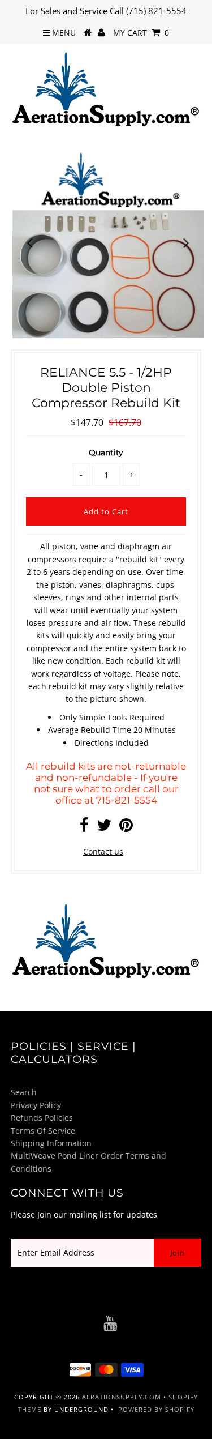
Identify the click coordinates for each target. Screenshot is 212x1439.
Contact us (103, 851)
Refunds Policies (42, 1117)
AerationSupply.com (121, 1397)
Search (24, 1092)
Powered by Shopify (156, 1409)
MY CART (141, 32)
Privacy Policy (36, 1105)
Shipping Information (51, 1143)
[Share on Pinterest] (126, 827)
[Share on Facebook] (84, 827)
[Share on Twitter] (104, 827)
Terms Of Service (43, 1130)
